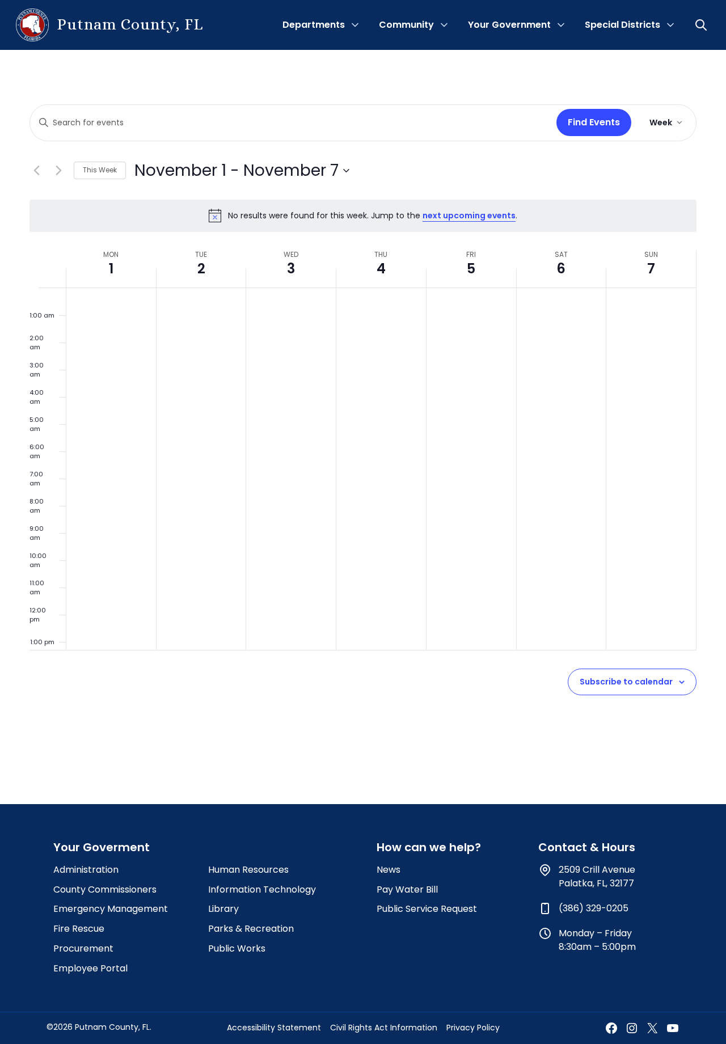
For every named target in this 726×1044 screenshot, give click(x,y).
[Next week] (58, 170)
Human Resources (248, 869)
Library (223, 908)
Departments (313, 24)
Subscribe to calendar (626, 681)
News (388, 869)
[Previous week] (36, 170)
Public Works (236, 948)
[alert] (363, 215)
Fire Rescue (78, 928)
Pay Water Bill (407, 889)
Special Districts (622, 24)
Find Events (594, 122)
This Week (100, 170)
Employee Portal (90, 968)
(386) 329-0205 (593, 908)
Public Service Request (427, 908)
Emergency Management (110, 908)
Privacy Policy (473, 1027)
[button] (702, 25)
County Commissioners (105, 889)
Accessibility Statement (274, 1027)
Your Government (509, 24)
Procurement (83, 948)
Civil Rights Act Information (383, 1027)
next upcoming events (469, 215)
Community (406, 24)
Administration (86, 869)
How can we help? (429, 847)
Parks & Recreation (251, 928)
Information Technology (262, 889)
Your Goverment (101, 847)
